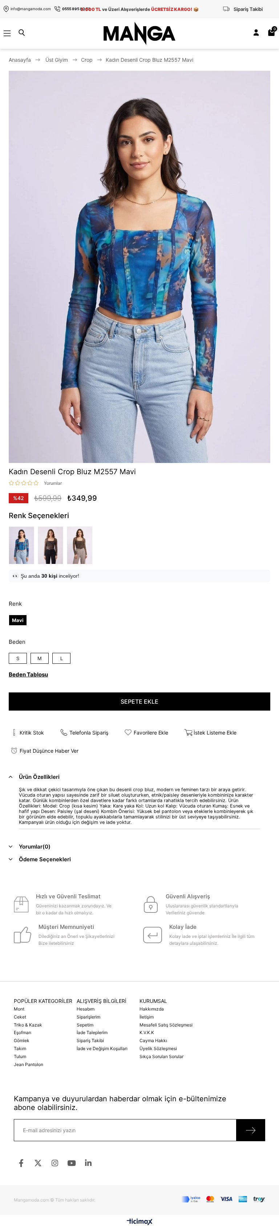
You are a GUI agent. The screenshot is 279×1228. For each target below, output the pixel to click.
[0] (274, 33)
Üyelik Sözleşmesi (158, 1048)
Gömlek (21, 1040)
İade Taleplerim (92, 1032)
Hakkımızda (152, 1009)
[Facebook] (21, 1163)
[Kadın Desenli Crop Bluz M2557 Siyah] (52, 545)
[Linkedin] (88, 1163)
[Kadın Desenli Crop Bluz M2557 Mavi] (23, 545)
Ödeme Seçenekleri (45, 859)
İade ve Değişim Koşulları (102, 1048)
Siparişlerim (88, 1017)
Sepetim (85, 1025)
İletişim (147, 1017)
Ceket (20, 1017)
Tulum (20, 1056)
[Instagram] (54, 1163)
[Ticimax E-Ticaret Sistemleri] (140, 1222)
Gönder (250, 1130)
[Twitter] (38, 1163)
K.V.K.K (147, 1032)
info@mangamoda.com (31, 9)
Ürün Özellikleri (39, 776)
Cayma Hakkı (153, 1040)
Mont (19, 1009)
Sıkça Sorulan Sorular (161, 1056)
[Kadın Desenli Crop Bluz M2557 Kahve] (81, 545)
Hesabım (85, 1009)
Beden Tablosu (28, 674)
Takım (20, 1048)
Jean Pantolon (28, 1064)
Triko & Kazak (28, 1025)
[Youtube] (71, 1163)
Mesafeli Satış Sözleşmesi (166, 1025)
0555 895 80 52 (76, 9)
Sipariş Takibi (90, 1040)
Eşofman (22, 1032)
